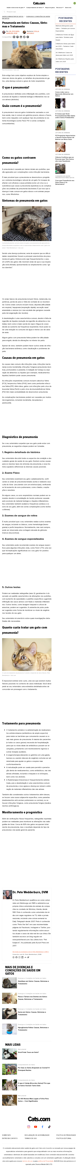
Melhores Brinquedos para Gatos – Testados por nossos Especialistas (65, 28)
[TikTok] (49, 1126)
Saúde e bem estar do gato (15, 7)
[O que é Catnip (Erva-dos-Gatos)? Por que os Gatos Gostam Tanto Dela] (9, 1090)
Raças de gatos (50, 7)
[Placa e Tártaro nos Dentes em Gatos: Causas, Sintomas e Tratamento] (9, 1003)
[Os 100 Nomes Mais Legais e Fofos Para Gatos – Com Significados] (9, 1105)
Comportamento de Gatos (34, 7)
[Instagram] (28, 1126)
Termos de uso (31, 1138)
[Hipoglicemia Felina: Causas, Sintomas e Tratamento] (9, 1034)
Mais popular (22, 1049)
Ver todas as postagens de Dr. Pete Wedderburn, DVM (30, 952)
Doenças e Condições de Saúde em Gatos (32, 978)
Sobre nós (68, 7)
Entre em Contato (10, 1138)
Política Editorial (63, 1138)
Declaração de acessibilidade (37, 1135)
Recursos (59, 7)
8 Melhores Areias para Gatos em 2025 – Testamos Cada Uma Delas (65, 46)
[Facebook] (42, 1126)
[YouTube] (35, 1126)
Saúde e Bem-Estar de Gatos (12, 16)
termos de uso (27, 1161)
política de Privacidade (66, 1135)
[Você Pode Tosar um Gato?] (9, 1059)
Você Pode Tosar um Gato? (28, 1052)
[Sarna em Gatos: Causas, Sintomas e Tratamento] (9, 1018)
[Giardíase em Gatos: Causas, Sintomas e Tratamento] (9, 988)
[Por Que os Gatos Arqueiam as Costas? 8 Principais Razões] (9, 1074)
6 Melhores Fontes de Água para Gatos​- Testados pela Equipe (65, 37)
